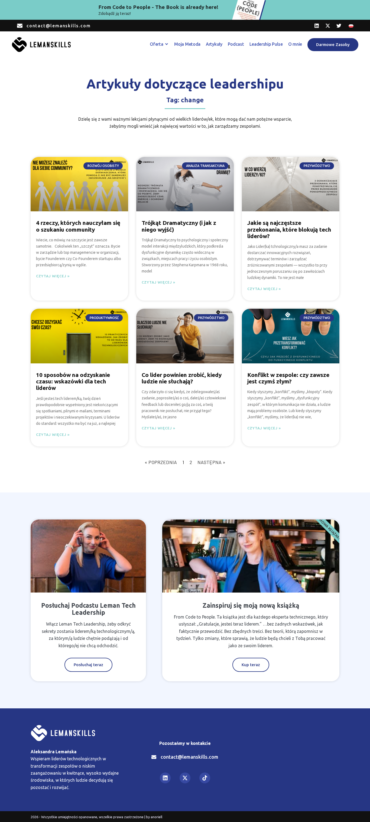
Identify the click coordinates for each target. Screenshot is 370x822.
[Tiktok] (204, 777)
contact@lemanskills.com (58, 25)
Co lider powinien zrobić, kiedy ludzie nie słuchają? (182, 377)
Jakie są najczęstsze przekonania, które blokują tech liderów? (289, 229)
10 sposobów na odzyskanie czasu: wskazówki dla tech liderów (73, 381)
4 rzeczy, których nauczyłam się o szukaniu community (78, 225)
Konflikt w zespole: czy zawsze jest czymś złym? (288, 377)
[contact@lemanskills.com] (19, 25)
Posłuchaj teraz (88, 664)
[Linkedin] (317, 26)
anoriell (156, 817)
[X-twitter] (328, 26)
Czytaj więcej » (53, 276)
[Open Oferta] (166, 44)
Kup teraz (251, 664)
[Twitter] (339, 26)
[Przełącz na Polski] (351, 25)
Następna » (211, 462)
